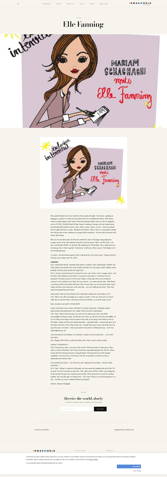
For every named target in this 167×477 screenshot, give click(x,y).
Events (92, 4)
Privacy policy (93, 459)
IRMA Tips (70, 4)
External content (57, 463)
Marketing (46, 463)
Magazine (46, 4)
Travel (58, 4)
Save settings (137, 471)
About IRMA (103, 4)
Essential (30, 463)
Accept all (136, 466)
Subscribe (100, 409)
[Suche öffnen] (18, 4)
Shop (81, 4)
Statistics (38, 463)
